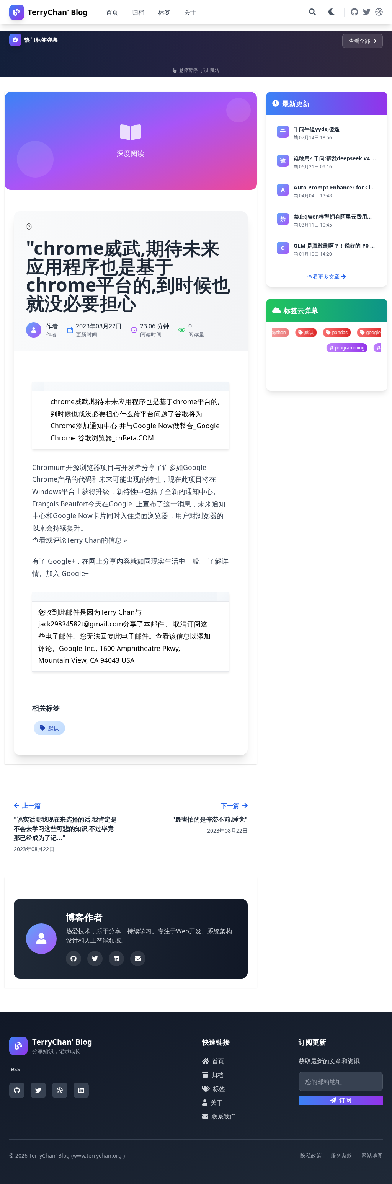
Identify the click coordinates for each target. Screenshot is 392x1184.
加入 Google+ (67, 573)
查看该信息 (172, 636)
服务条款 (341, 1155)
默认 (53, 728)
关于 (190, 12)
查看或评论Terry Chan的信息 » (79, 540)
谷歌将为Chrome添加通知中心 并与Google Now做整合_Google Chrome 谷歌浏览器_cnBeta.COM (135, 425)
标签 (164, 12)
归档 (138, 12)
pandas (307, 332)
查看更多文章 (323, 276)
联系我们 (223, 1116)
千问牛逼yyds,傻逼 (317, 129)
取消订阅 (187, 623)
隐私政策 (311, 1155)
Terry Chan (117, 611)
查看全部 (359, 40)
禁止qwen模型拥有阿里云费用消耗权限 (341, 216)
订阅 (345, 1100)
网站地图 (372, 1155)
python (373, 332)
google (340, 332)
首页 (112, 12)
